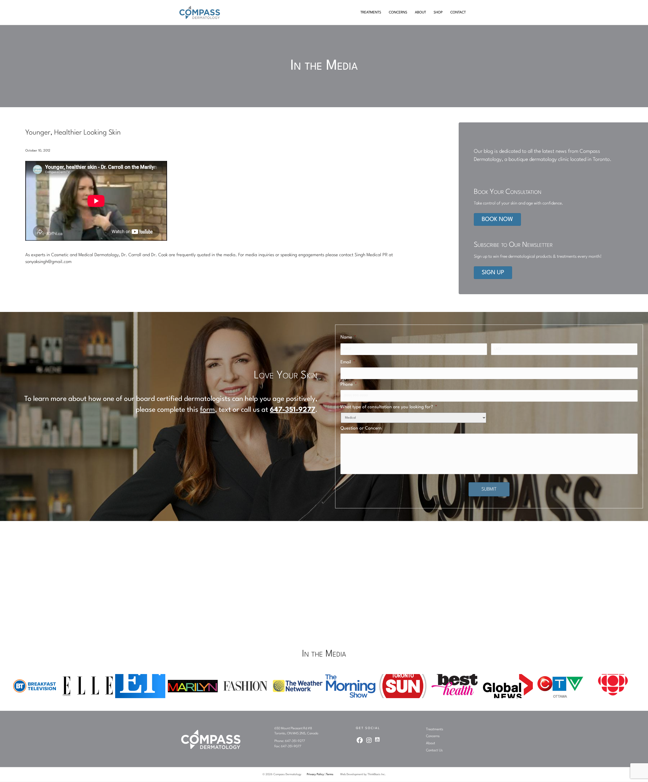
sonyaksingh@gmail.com (48, 262)
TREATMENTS (370, 12)
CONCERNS (398, 12)
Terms (329, 774)
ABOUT (420, 12)
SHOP (438, 12)
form (207, 410)
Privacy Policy (315, 774)
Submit (489, 489)
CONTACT (458, 12)
